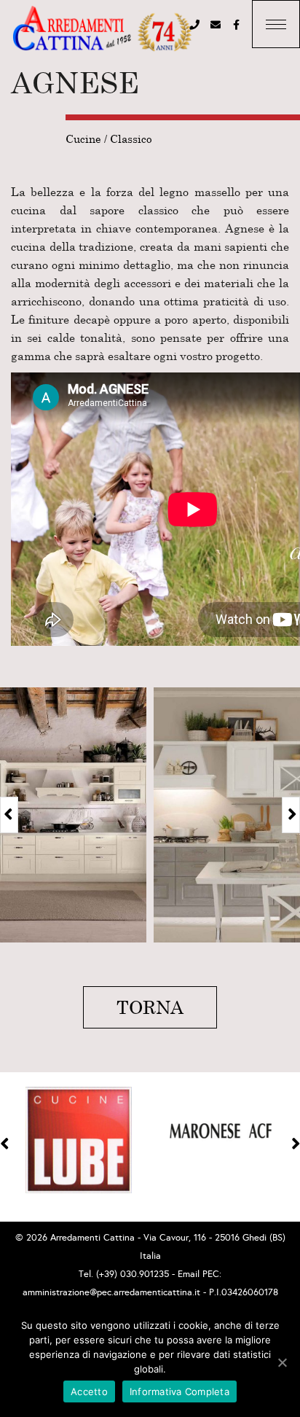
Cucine (83, 138)
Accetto (89, 1391)
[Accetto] (282, 1362)
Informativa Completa (179, 1391)
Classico (131, 138)
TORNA (150, 1007)
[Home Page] (102, 29)
